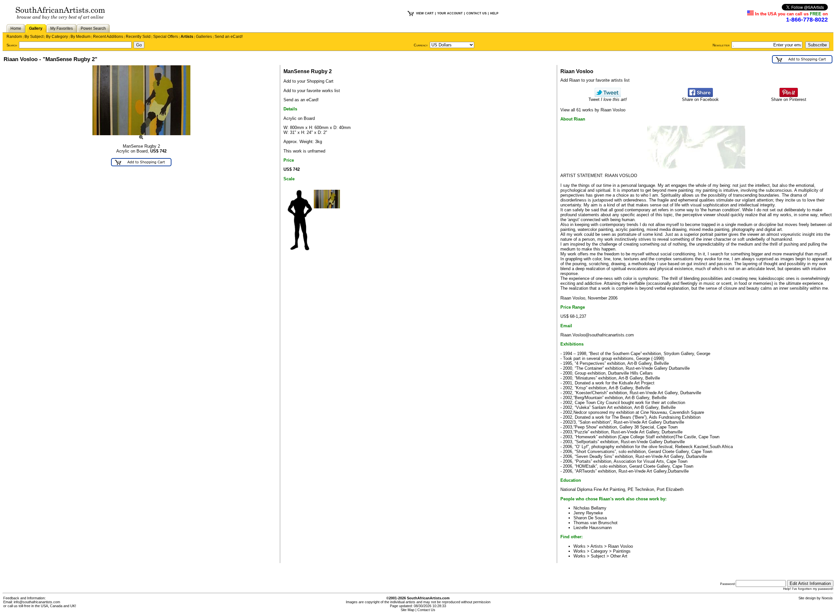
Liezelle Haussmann (592, 527)
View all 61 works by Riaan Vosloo (592, 109)
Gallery (35, 28)
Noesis (827, 598)
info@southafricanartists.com (37, 602)
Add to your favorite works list (311, 90)
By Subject (33, 36)
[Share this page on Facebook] (700, 95)
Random (14, 36)
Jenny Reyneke (588, 512)
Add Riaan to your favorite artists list (595, 80)
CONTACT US (476, 13)
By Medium (80, 36)
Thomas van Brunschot (595, 522)
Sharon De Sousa (590, 517)
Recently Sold (138, 36)
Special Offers (165, 36)
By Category (57, 36)
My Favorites (61, 28)
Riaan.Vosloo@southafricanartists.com (597, 334)
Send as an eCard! (301, 99)
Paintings (622, 551)
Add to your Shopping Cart (308, 81)
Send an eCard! (229, 36)
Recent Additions (108, 36)
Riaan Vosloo (620, 546)
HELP (494, 13)
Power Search (93, 28)
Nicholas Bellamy (589, 508)
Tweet (607, 99)
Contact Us (426, 610)
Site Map (407, 610)
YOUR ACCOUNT (450, 13)
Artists (187, 36)
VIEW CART (425, 13)
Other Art (618, 556)
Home (15, 28)
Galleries (204, 36)
